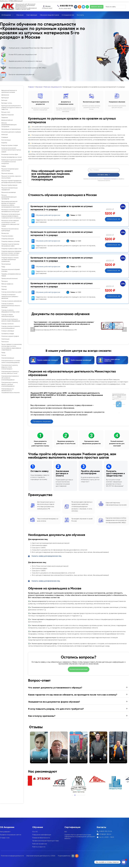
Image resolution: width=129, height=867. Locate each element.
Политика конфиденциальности (12, 856)
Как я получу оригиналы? (41, 716)
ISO (65, 832)
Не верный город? (47, 8)
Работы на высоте (38, 847)
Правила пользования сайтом (10, 835)
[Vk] (75, 6)
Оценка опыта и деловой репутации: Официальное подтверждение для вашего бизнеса (79, 836)
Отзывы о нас (5, 838)
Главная (31, 87)
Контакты (101, 827)
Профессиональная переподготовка (45, 841)
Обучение (38, 87)
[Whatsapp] (87, 6)
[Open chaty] (123, 862)
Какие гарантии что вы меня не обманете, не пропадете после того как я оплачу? (72, 695)
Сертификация (72, 827)
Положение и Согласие (110, 178)
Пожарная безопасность (41, 838)
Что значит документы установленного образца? (55, 688)
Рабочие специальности (53, 87)
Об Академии (7, 827)
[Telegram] (83, 6)
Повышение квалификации (41, 835)
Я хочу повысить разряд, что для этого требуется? (56, 709)
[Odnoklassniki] (79, 6)
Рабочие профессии (39, 844)
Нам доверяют (5, 832)
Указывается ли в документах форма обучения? (54, 702)
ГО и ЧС (35, 832)
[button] (32, 329)
